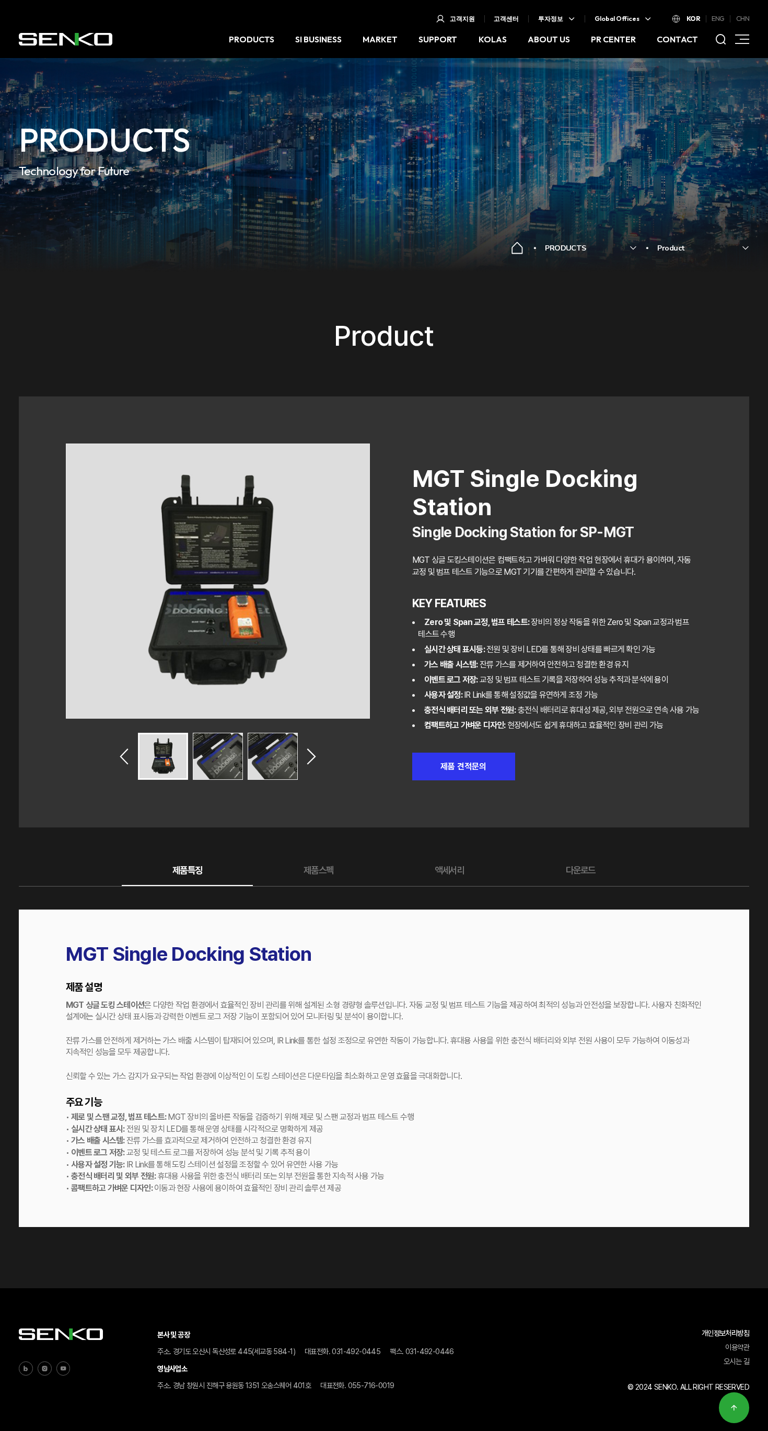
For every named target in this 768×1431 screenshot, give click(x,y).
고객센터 (506, 18)
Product (670, 248)
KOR (693, 18)
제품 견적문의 (463, 766)
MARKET (380, 39)
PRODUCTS (251, 39)
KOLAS (493, 39)
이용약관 (737, 1347)
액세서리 (449, 869)
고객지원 (462, 18)
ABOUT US (549, 39)
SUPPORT (437, 39)
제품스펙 (318, 869)
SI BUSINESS (318, 39)
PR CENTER (613, 39)
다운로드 (580, 869)
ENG (718, 18)
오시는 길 (736, 1361)
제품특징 (187, 869)
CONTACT (677, 39)
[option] (218, 581)
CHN (742, 18)
